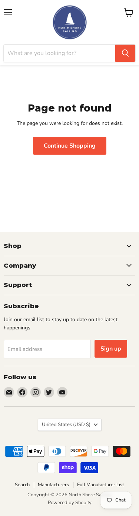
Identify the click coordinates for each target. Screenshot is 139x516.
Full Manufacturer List (100, 484)
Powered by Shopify (70, 502)
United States (66, 424)
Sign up (110, 349)
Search (22, 484)
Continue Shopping (70, 146)
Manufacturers (53, 484)
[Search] (125, 53)
